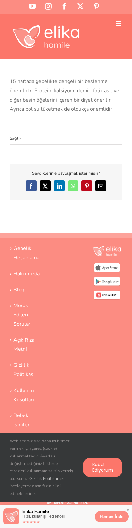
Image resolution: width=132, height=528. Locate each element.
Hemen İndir (112, 516)
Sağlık (15, 138)
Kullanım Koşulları (23, 395)
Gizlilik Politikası (24, 370)
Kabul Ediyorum (102, 467)
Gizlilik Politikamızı (46, 479)
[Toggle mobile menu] (119, 24)
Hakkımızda (25, 273)
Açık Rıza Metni (23, 345)
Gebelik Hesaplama (25, 253)
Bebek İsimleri (22, 420)
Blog (18, 289)
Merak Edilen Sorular (21, 315)
